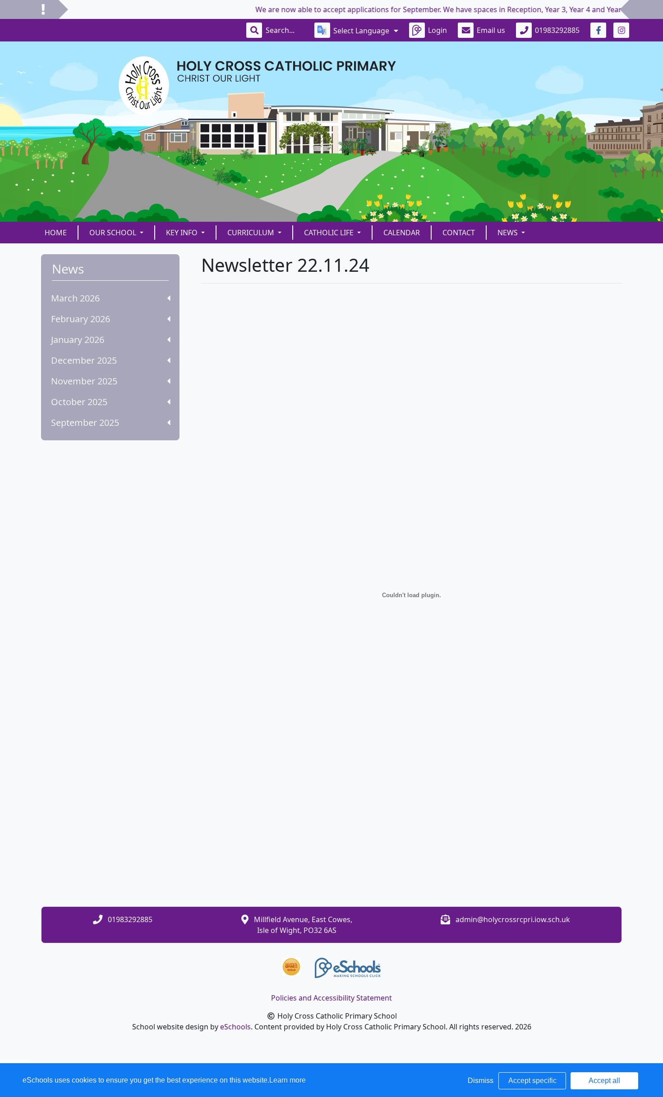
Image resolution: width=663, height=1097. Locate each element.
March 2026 (75, 298)
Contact (458, 233)
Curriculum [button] (251, 233)
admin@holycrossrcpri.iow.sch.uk (513, 919)
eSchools (235, 1027)
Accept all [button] (604, 1080)
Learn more (287, 1080)
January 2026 (77, 340)
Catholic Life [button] (329, 233)
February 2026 (80, 319)
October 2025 (79, 402)
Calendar (401, 233)
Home (56, 233)
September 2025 (85, 422)
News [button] (508, 233)
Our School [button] (113, 233)
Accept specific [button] (532, 1080)
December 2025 (84, 360)
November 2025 (84, 381)
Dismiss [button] (480, 1080)
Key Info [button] (182, 233)
